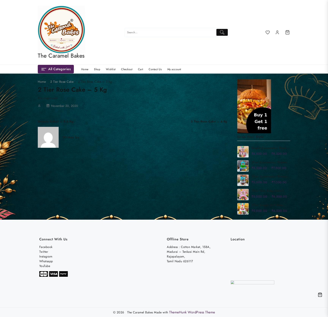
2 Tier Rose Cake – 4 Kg (209, 121)
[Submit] (222, 32)
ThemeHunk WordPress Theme (192, 312)
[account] (277, 32)
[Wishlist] (267, 32)
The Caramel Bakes (61, 56)
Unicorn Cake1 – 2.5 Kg (55, 121)
